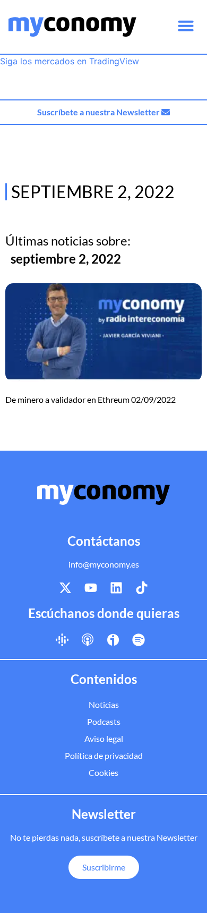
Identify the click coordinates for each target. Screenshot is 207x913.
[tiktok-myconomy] (141, 587)
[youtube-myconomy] (90, 587)
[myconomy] (72, 27)
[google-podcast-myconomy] (62, 639)
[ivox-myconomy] (113, 639)
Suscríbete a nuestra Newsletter (99, 112)
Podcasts (103, 721)
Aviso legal (103, 738)
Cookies (103, 772)
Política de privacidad (104, 755)
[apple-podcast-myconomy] (87, 639)
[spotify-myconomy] (138, 639)
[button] (186, 25)
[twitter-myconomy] (65, 587)
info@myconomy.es (103, 564)
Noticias (104, 704)
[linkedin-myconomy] (116, 587)
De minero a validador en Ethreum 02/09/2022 (90, 399)
